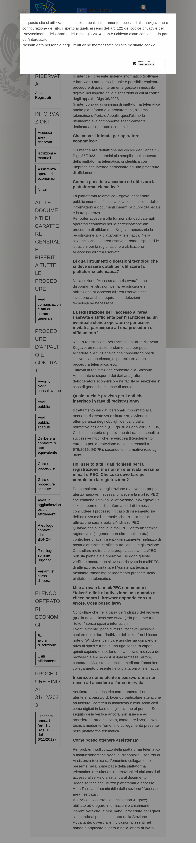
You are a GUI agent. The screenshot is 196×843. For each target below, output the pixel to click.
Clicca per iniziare (146, 64)
